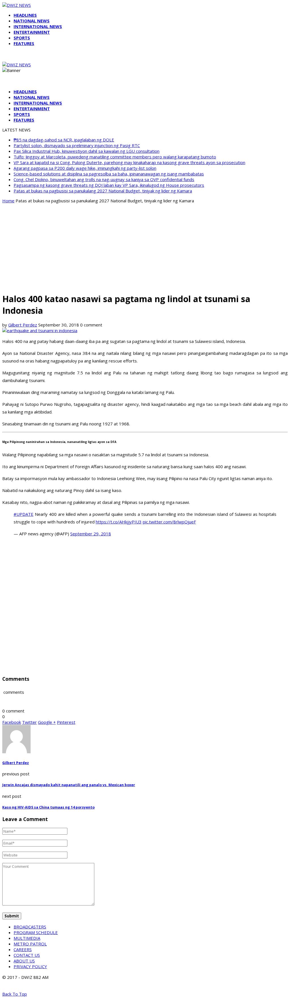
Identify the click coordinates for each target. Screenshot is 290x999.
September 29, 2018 (90, 533)
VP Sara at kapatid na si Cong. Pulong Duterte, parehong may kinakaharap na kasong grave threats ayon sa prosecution (129, 162)
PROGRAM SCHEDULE (36, 932)
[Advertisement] (145, 247)
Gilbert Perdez (22, 325)
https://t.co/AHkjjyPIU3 (119, 522)
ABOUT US (24, 961)
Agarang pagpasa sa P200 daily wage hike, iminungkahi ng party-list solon (85, 168)
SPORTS (22, 38)
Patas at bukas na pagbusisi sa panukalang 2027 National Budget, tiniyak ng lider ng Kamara (103, 191)
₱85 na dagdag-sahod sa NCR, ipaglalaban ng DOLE (64, 140)
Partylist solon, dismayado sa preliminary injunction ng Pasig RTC (77, 145)
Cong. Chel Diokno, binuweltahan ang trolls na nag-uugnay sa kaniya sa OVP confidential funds (104, 179)
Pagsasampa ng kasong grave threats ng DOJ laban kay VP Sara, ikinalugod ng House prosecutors (109, 185)
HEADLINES (25, 15)
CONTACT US (27, 955)
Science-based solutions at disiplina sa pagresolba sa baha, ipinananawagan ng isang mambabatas (109, 174)
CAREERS (23, 949)
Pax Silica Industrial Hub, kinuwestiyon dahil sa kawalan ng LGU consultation (86, 151)
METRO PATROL (30, 944)
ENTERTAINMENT (32, 32)
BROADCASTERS (30, 927)
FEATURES (24, 43)
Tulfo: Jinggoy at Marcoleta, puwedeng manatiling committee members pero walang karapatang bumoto (115, 157)
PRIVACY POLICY (30, 966)
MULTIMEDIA (27, 938)
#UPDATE (23, 514)
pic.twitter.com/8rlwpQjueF (169, 522)
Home (8, 200)
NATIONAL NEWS (32, 21)
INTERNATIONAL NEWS (38, 26)
